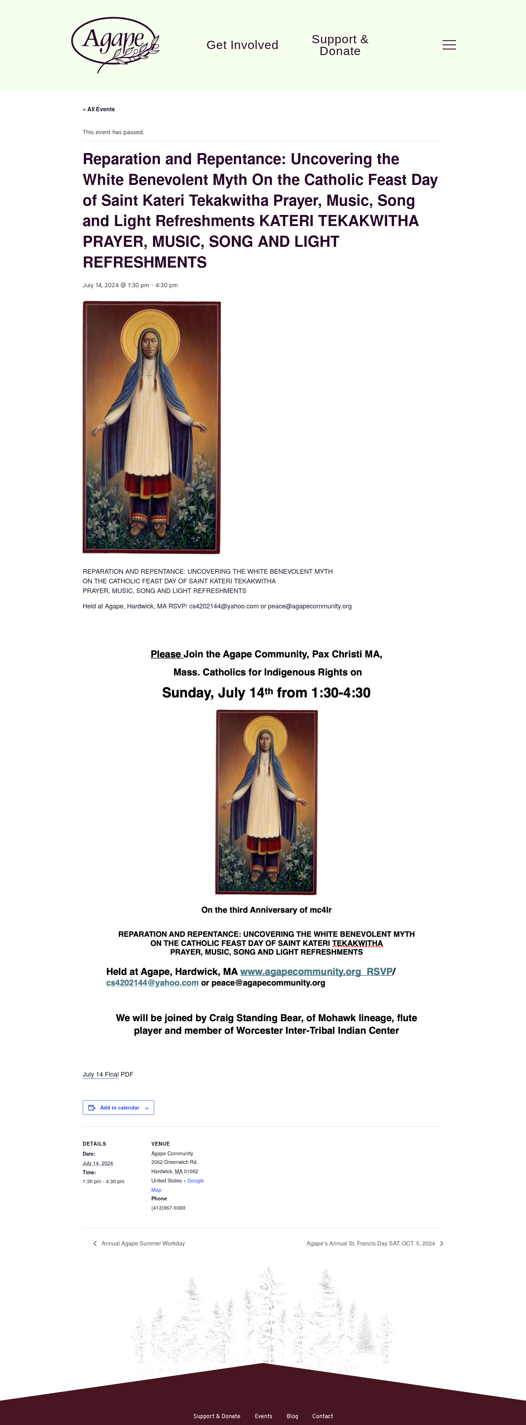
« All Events (99, 109)
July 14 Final (101, 1073)
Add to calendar (119, 1107)
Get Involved (242, 45)
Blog (292, 1416)
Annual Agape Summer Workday (142, 1243)
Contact (322, 1416)
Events (263, 1416)
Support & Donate (340, 45)
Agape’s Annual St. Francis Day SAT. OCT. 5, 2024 (372, 1243)
